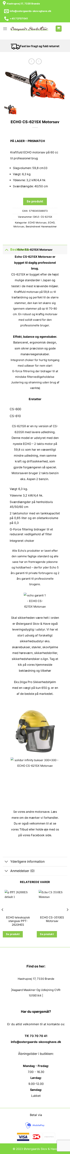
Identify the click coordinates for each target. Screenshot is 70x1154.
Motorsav (18, 226)
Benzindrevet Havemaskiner (41, 226)
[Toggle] (6, 249)
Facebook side (41, 835)
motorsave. (42, 812)
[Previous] (2, 917)
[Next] (67, 917)
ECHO (51, 222)
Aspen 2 (32, 479)
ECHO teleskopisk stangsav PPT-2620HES (18, 921)
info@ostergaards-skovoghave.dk (36, 1042)
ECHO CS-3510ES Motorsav (52, 919)
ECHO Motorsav (37, 222)
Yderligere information (27, 861)
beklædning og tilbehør (35, 670)
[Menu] (5, 28)
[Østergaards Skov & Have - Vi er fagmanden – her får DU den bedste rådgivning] (29, 29)
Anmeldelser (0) (22, 871)
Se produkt (35, 201)
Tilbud (23, 829)
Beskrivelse (19, 249)
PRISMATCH (36, 141)
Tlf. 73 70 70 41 (36, 1036)
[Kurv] (59, 29)
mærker (34, 817)
